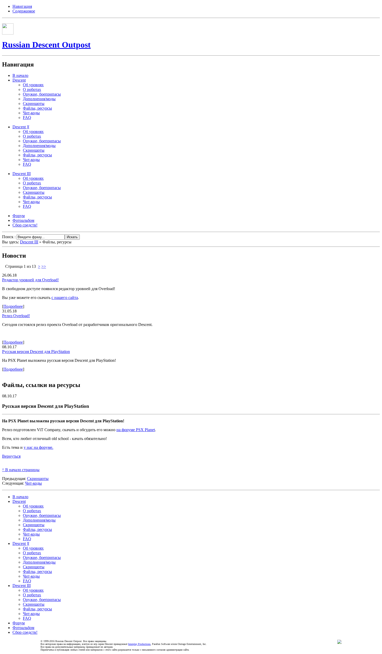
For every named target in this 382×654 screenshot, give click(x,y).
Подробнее (13, 306)
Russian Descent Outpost (46, 44)
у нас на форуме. (38, 447)
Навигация (22, 6)
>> (43, 266)
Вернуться (11, 456)
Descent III (29, 242)
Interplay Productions (139, 644)
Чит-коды (33, 483)
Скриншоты (38, 478)
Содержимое (23, 11)
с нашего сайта (64, 297)
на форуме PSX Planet (135, 430)
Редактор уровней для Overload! (30, 280)
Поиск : (9, 237)
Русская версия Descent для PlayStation (36, 351)
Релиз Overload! (16, 315)
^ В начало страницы (20, 470)
